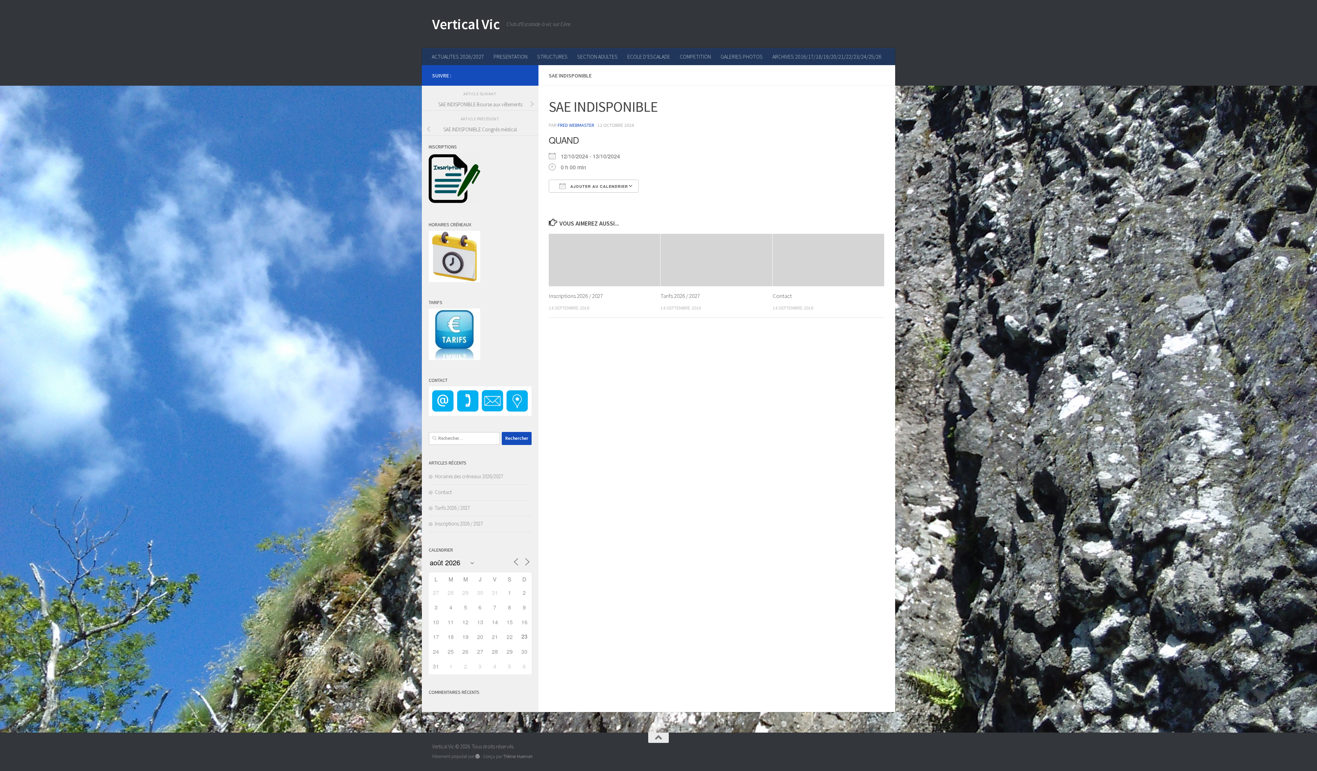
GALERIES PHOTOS (742, 56)
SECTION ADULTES (597, 56)
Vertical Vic (466, 24)
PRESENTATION (510, 56)
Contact (782, 296)
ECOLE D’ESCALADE (648, 56)
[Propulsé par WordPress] (477, 756)
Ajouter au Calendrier (598, 186)
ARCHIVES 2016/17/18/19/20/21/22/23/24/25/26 (826, 56)
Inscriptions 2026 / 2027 (576, 296)
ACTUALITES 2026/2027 (458, 56)
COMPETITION (695, 56)
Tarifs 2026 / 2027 (680, 296)
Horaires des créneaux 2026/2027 (469, 476)
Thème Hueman (518, 756)
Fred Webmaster (576, 125)
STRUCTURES (552, 56)
